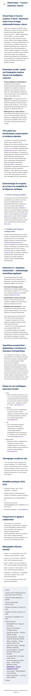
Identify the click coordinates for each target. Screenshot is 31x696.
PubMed (21, 208)
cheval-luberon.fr (23, 509)
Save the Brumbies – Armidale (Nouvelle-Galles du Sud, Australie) (15, 652)
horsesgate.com (12, 451)
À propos (7, 680)
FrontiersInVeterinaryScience (13, 242)
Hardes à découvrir (10, 621)
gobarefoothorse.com (11, 150)
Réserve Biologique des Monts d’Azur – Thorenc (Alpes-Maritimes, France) (15, 662)
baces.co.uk (16, 295)
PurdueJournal (9, 252)
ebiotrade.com (19, 405)
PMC (8, 121)
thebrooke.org (19, 436)
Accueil (7, 590)
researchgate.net (12, 419)
